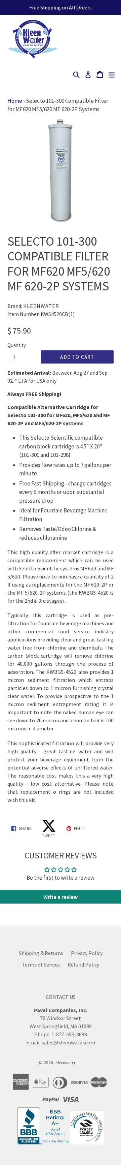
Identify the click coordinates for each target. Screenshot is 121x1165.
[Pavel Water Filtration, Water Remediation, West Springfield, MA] (43, 1142)
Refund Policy (83, 964)
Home (14, 100)
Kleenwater (65, 1063)
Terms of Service (41, 964)
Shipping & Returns (41, 953)
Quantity (16, 345)
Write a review (60, 896)
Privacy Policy (87, 953)
